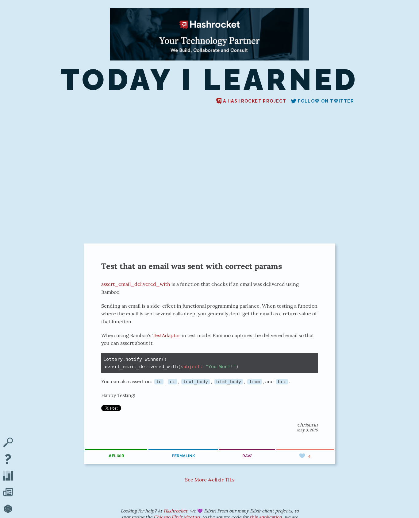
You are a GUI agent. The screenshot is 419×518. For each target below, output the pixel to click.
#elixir (116, 456)
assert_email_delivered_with (135, 284)
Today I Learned (209, 80)
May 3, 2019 (307, 430)
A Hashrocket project (254, 101)
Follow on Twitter (326, 101)
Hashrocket (175, 511)
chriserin (307, 425)
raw (247, 456)
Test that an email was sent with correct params (191, 266)
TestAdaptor (166, 335)
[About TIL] (8, 460)
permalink (183, 456)
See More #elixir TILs (209, 480)
